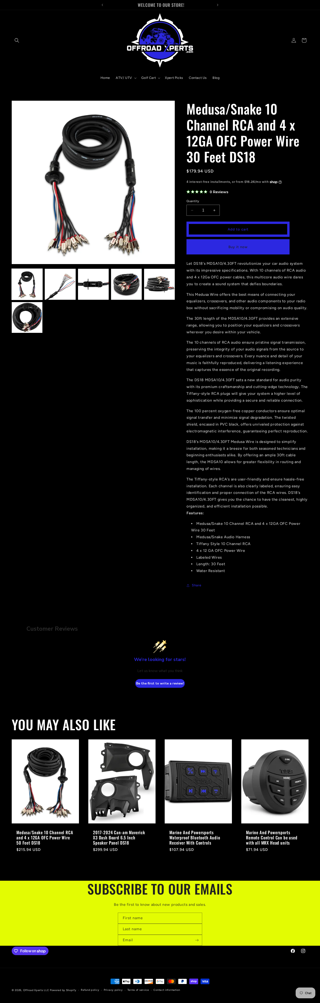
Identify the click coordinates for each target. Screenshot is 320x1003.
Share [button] (196, 586)
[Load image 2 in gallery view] (60, 284)
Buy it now (238, 247)
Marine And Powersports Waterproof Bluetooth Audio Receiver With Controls (194, 837)
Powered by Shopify (63, 990)
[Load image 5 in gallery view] (159, 284)
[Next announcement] (217, 4)
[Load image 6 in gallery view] (27, 317)
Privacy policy (113, 989)
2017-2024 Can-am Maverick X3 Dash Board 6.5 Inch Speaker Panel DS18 (119, 837)
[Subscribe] (197, 940)
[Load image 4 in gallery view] (126, 284)
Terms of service (138, 989)
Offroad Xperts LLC (36, 990)
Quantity (192, 201)
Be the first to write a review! (160, 683)
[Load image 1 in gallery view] (27, 284)
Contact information (166, 989)
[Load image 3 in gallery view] (93, 284)
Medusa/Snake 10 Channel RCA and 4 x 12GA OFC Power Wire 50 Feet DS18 (44, 837)
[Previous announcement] (102, 4)
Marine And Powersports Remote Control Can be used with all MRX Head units (272, 837)
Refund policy (90, 989)
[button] (17, 40)
